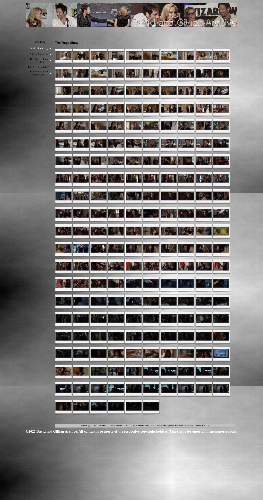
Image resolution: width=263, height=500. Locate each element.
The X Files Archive (159, 425)
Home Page (85, 425)
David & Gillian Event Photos (136, 425)
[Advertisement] (130, 462)
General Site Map (202, 425)
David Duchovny (99, 425)
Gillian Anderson (115, 425)
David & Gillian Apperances (181, 425)
